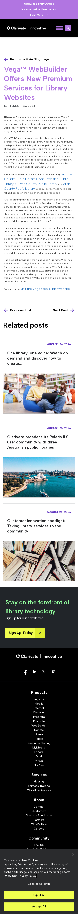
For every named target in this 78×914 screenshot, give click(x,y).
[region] (39, 881)
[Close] (73, 854)
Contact (39, 806)
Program (39, 717)
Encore (39, 752)
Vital (39, 756)
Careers (39, 828)
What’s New (39, 824)
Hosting (39, 781)
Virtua (39, 760)
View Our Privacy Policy (20, 875)
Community (39, 838)
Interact (39, 708)
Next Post (60, 310)
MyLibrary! (39, 747)
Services (39, 774)
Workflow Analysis (39, 790)
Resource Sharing (39, 743)
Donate (39, 730)
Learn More (36, 15)
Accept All (39, 906)
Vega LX (39, 699)
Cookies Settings (39, 883)
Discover (39, 712)
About (39, 800)
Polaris (39, 739)
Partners (39, 820)
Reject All (39, 895)
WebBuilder (39, 725)
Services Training (39, 786)
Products (39, 692)
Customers (39, 811)
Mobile (39, 703)
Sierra (39, 734)
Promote (39, 721)
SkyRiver (39, 765)
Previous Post (20, 310)
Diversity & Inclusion (39, 815)
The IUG (39, 845)
